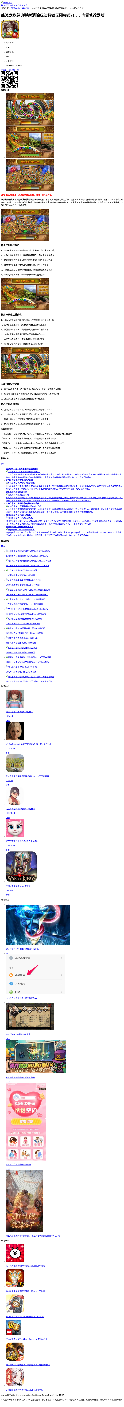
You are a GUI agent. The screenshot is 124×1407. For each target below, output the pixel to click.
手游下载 (9, 5)
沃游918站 (15, 8)
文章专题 (26, 5)
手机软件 (17, 5)
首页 (3, 5)
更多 (3, 464)
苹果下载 (15, 70)
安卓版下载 (6, 70)
